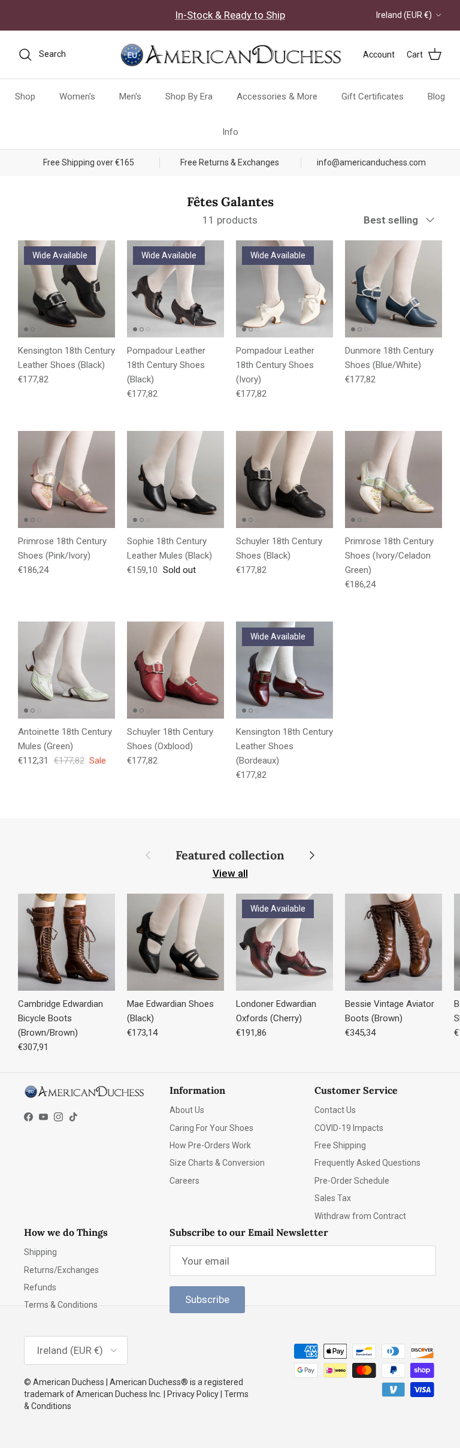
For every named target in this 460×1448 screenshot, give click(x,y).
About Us (187, 1110)
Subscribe (207, 1299)
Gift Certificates (372, 96)
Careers (184, 1180)
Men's (130, 96)
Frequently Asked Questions (367, 1163)
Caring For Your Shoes (211, 1128)
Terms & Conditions (61, 1305)
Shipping (40, 1252)
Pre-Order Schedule (351, 1180)
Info (230, 131)
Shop (25, 96)
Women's (77, 96)
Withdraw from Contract (360, 1216)
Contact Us (335, 1110)
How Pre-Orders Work (210, 1145)
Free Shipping (340, 1145)
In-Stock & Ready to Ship (230, 15)
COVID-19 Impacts (348, 1128)
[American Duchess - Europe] (230, 55)
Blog (436, 96)
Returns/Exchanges (61, 1270)
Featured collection (230, 855)
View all (230, 873)
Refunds (40, 1287)
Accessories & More (277, 96)
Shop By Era (189, 96)
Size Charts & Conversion (217, 1163)
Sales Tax (332, 1198)
